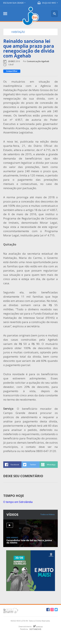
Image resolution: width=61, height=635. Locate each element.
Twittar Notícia (30, 464)
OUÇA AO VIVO (49, 2)
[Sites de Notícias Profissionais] (35, 629)
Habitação (18, 31)
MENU (5, 13)
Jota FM (31, 16)
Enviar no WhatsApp (49, 464)
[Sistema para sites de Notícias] (38, 626)
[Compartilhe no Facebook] (11, 71)
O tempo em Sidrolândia (18, 502)
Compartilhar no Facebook (12, 464)
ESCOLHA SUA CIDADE (13, 2)
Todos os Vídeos (47, 514)
